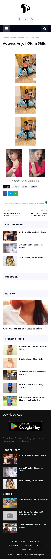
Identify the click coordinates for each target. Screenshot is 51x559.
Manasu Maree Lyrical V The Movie (32, 526)
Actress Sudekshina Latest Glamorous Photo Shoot (32, 398)
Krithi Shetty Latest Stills (31, 257)
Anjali (24, 187)
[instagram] (32, 19)
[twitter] (25, 19)
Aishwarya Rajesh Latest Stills (22, 328)
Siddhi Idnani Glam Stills (31, 359)
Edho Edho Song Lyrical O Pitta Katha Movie (31, 513)
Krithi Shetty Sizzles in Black (32, 232)
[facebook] (19, 19)
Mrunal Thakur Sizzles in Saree (31, 246)
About (23, 541)
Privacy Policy (13, 545)
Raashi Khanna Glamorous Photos (32, 373)
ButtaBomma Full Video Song (33, 499)
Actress (13, 38)
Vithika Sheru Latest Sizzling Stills (33, 348)
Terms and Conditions (33, 545)
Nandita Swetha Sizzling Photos (31, 386)
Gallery (34, 187)
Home (5, 38)
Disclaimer (35, 541)
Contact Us (26, 549)
